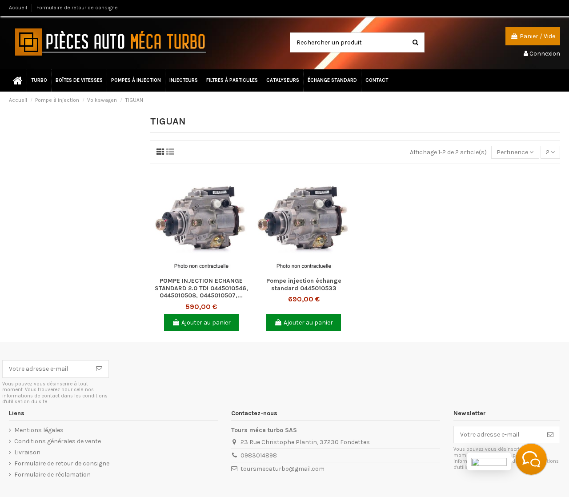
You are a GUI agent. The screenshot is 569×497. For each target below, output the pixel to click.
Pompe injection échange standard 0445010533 (303, 284)
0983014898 (258, 455)
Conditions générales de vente (57, 441)
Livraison (27, 452)
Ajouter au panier (206, 322)
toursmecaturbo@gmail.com (282, 469)
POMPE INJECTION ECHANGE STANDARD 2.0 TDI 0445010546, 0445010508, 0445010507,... (201, 288)
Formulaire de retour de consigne (77, 7)
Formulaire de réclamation (52, 474)
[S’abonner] (99, 369)
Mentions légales (39, 430)
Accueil (18, 7)
